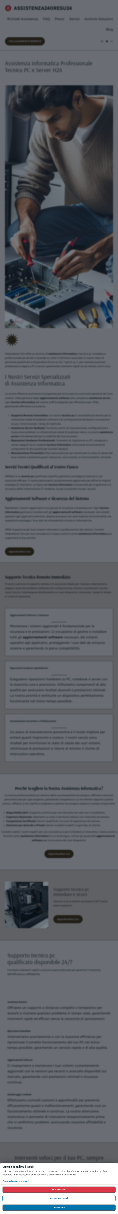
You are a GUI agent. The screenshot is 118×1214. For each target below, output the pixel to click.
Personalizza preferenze (15, 1181)
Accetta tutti (59, 1207)
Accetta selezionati (59, 1198)
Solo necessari (59, 1189)
